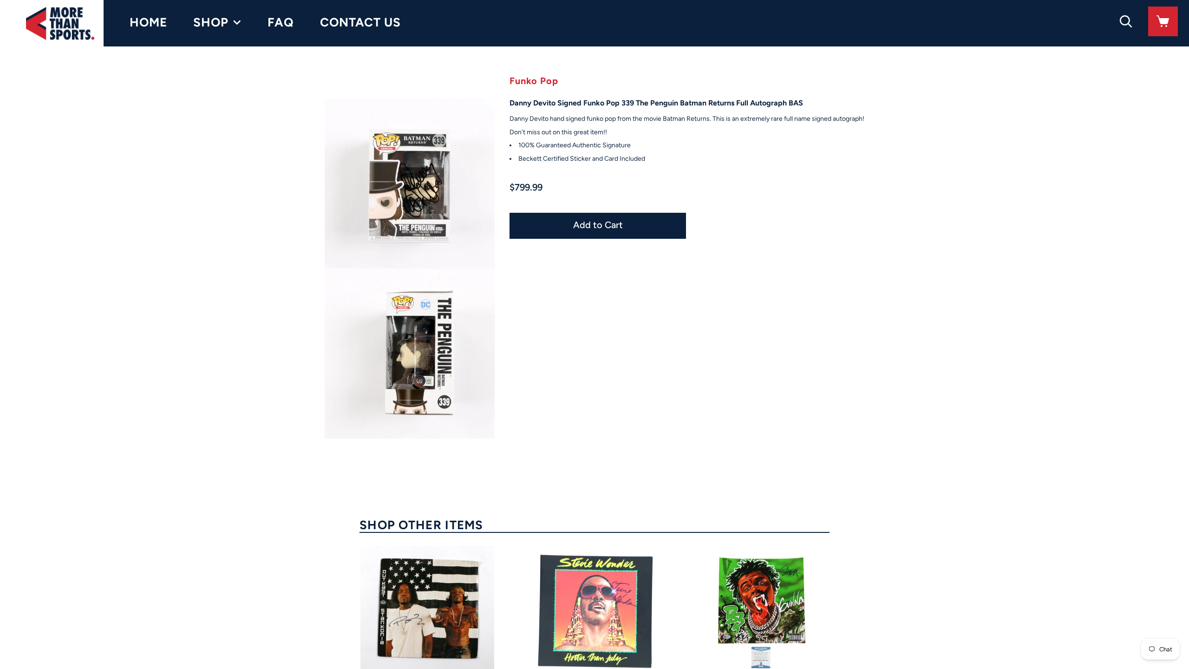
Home (148, 22)
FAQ (281, 22)
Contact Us (360, 22)
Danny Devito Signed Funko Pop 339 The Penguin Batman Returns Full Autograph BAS (656, 102)
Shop (211, 22)
